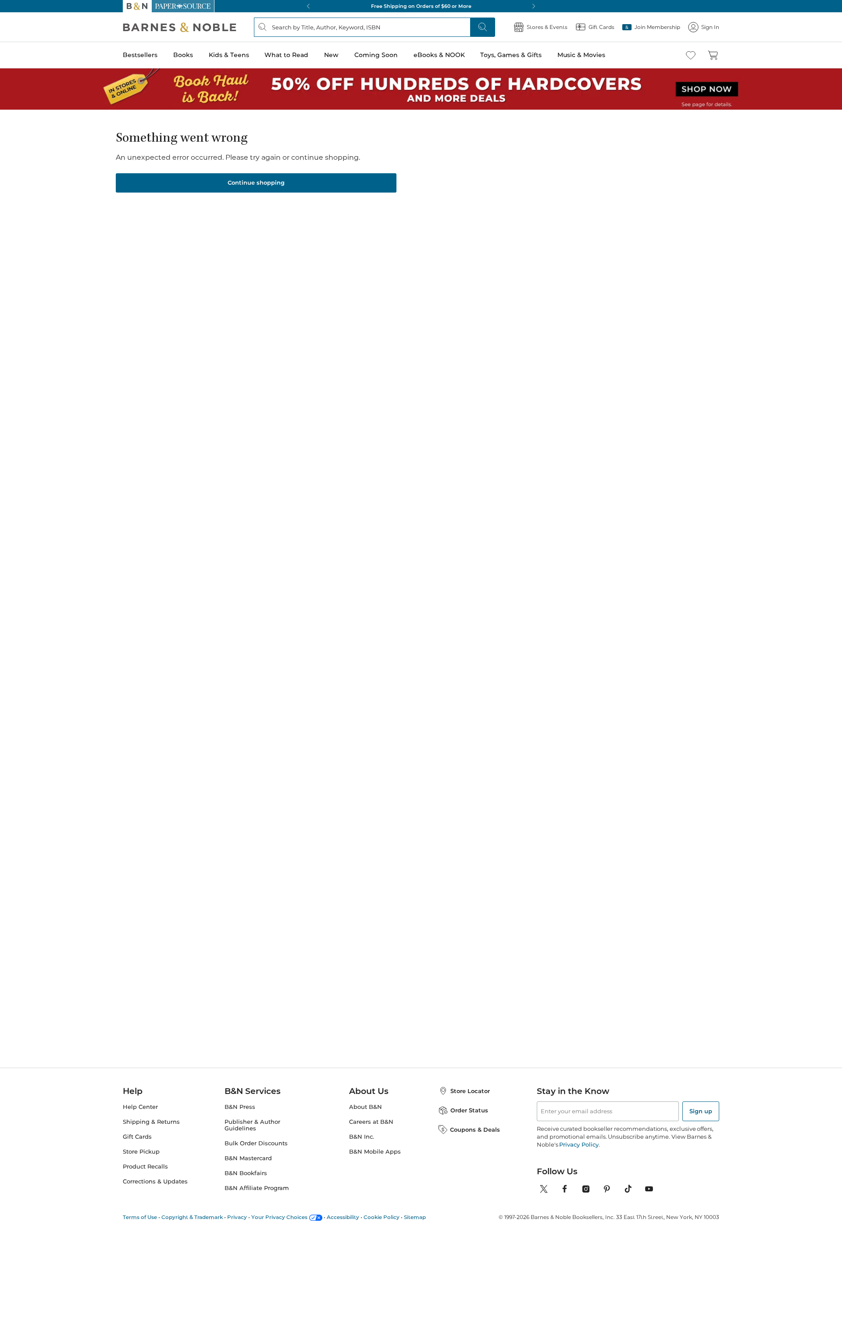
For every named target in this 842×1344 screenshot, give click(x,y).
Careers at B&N (371, 1122)
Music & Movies (581, 55)
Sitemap (415, 1217)
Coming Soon (376, 55)
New (331, 55)
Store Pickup (141, 1151)
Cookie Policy (382, 1217)
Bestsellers (140, 55)
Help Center (140, 1107)
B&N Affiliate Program (257, 1188)
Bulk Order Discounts (256, 1143)
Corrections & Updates (155, 1181)
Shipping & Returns (151, 1122)
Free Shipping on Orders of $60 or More (421, 6)
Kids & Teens (229, 55)
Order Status (469, 1110)
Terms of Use (140, 1217)
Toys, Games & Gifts (511, 55)
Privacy (237, 1217)
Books (183, 55)
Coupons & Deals (475, 1129)
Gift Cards (137, 1136)
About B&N (365, 1107)
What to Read (286, 55)
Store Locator (470, 1090)
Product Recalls (145, 1166)
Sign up (700, 1111)
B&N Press (240, 1107)
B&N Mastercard (248, 1158)
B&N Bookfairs (246, 1173)
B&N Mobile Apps (375, 1151)
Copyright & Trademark (192, 1217)
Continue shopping (256, 182)
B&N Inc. (361, 1136)
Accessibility (343, 1217)
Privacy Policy (578, 1144)
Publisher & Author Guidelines (252, 1125)
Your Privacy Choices (279, 1217)
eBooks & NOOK (439, 55)
